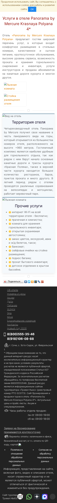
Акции (10, 297)
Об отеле (12, 290)
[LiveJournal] (39, 282)
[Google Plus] (42, 282)
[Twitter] (29, 282)
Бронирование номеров (21, 320)
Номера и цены (16, 293)
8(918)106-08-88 (20, 339)
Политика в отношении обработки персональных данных (17, 457)
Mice (10, 316)
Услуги (11, 309)
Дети (10, 301)
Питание (12, 305)
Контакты (12, 324)
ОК (32, 9)
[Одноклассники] (32, 282)
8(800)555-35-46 (21, 334)
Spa (9, 313)
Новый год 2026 (17, 328)
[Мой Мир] (35, 282)
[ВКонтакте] (25, 282)
